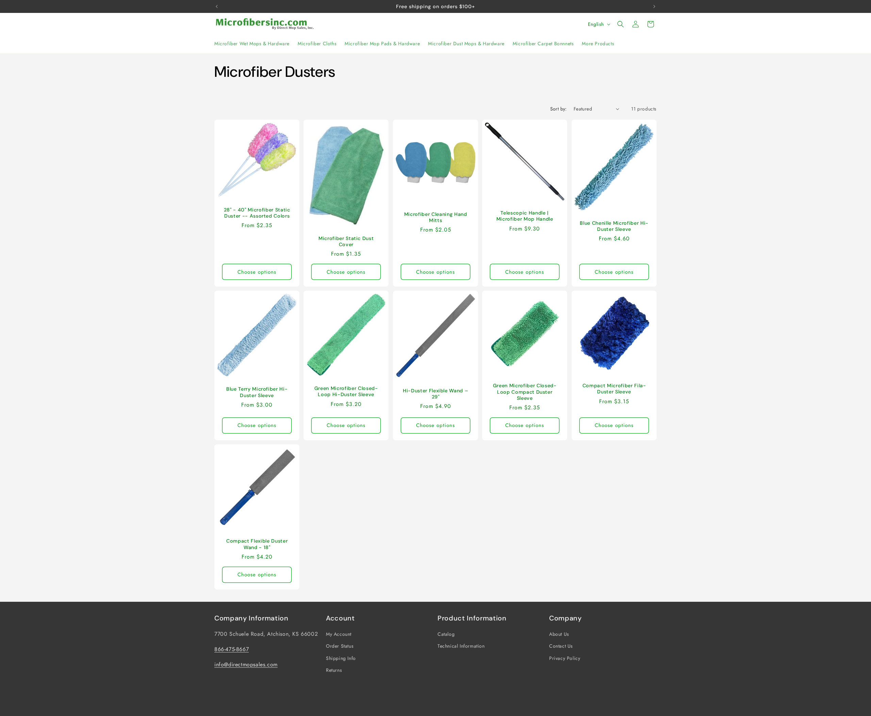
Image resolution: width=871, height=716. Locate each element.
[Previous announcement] (216, 6)
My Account (338, 634)
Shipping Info (341, 658)
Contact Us (561, 646)
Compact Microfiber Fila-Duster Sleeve (614, 388)
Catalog (446, 634)
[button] (620, 24)
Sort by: (558, 108)
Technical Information (461, 646)
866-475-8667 (231, 649)
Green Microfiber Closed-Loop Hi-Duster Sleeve (346, 392)
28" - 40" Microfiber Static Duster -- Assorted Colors (257, 213)
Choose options (256, 272)
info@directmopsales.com (246, 664)
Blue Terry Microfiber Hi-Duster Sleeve (257, 392)
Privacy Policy (564, 658)
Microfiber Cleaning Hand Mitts (435, 217)
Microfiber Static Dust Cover (346, 241)
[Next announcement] (654, 6)
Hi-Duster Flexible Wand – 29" (436, 394)
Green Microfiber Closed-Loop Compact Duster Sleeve (525, 392)
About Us (559, 634)
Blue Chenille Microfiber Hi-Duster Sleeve (614, 226)
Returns (334, 670)
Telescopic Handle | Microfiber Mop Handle (524, 216)
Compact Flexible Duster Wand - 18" (256, 544)
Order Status (340, 646)
